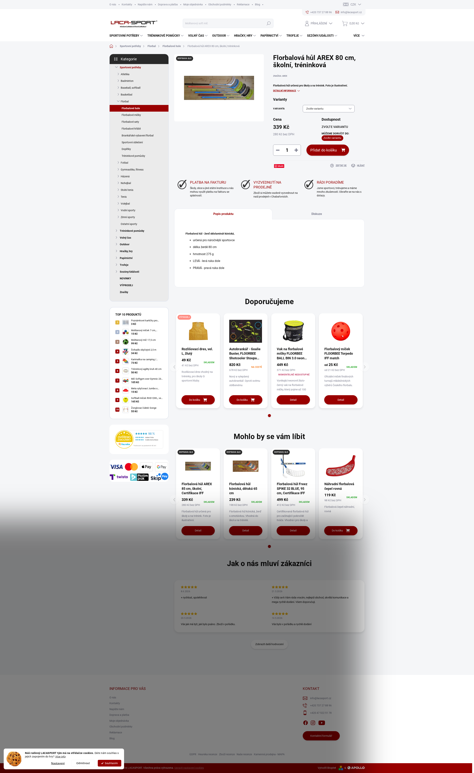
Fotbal (124, 162)
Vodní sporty (128, 210)
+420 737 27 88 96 (321, 705)
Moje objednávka (193, 4)
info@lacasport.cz (320, 698)
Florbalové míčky (131, 114)
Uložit (280, 166)
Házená (125, 176)
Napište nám (145, 4)
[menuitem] (126, 35)
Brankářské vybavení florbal (137, 135)
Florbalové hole (131, 108)
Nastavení (58, 763)
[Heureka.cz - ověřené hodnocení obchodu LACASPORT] (139, 439)
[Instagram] (313, 722)
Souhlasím (111, 763)
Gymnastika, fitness (132, 169)
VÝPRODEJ (126, 285)
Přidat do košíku (323, 150)
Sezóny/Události (129, 271)
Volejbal (125, 203)
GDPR (192, 754)
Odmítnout (83, 763)
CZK (353, 4)
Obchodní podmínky (219, 4)
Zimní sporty (128, 217)
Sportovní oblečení (132, 142)
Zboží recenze (227, 754)
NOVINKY (125, 278)
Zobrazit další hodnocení (269, 644)
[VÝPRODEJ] (198, 331)
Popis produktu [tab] (223, 214)
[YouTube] (322, 722)
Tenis (124, 196)
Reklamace (243, 4)
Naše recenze (244, 754)
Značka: (280, 76)
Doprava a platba (168, 4)
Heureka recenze (207, 754)
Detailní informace (284, 90)
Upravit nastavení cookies (189, 767)
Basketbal (126, 94)
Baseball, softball (130, 87)
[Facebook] (305, 722)
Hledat (268, 23)
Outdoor (124, 244)
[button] (269, 415)
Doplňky (126, 149)
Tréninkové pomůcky (133, 155)
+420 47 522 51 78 (321, 712)
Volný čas (125, 237)
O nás (112, 4)
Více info (60, 756)
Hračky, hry (126, 251)
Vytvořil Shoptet (327, 767)
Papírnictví (126, 258)
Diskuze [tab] (316, 214)
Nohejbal (126, 183)
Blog (257, 4)
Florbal (125, 101)
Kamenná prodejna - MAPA (269, 754)
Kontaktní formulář (321, 735)
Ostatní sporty (129, 223)
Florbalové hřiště (131, 128)
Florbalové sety (130, 121)
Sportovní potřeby (130, 67)
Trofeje (124, 264)
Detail (293, 399)
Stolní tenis (127, 189)
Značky (124, 292)
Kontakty (127, 4)
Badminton (127, 80)
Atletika (125, 74)
